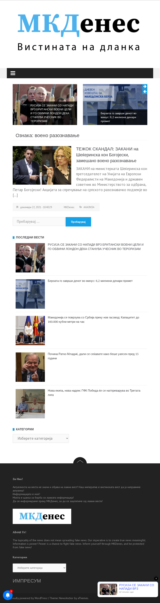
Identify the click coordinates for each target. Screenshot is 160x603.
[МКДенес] (78, 31)
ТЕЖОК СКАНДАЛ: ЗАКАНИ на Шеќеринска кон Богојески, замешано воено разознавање (107, 154)
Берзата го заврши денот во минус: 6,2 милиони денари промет (118, 117)
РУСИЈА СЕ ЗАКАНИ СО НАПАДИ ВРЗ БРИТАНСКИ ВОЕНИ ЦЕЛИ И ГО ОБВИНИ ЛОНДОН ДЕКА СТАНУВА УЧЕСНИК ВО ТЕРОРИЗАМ (52, 113)
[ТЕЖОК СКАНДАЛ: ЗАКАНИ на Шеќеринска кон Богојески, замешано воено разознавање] (42, 165)
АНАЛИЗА (89, 207)
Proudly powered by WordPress (28, 598)
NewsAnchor (66, 598)
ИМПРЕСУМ (27, 581)
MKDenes (69, 207)
